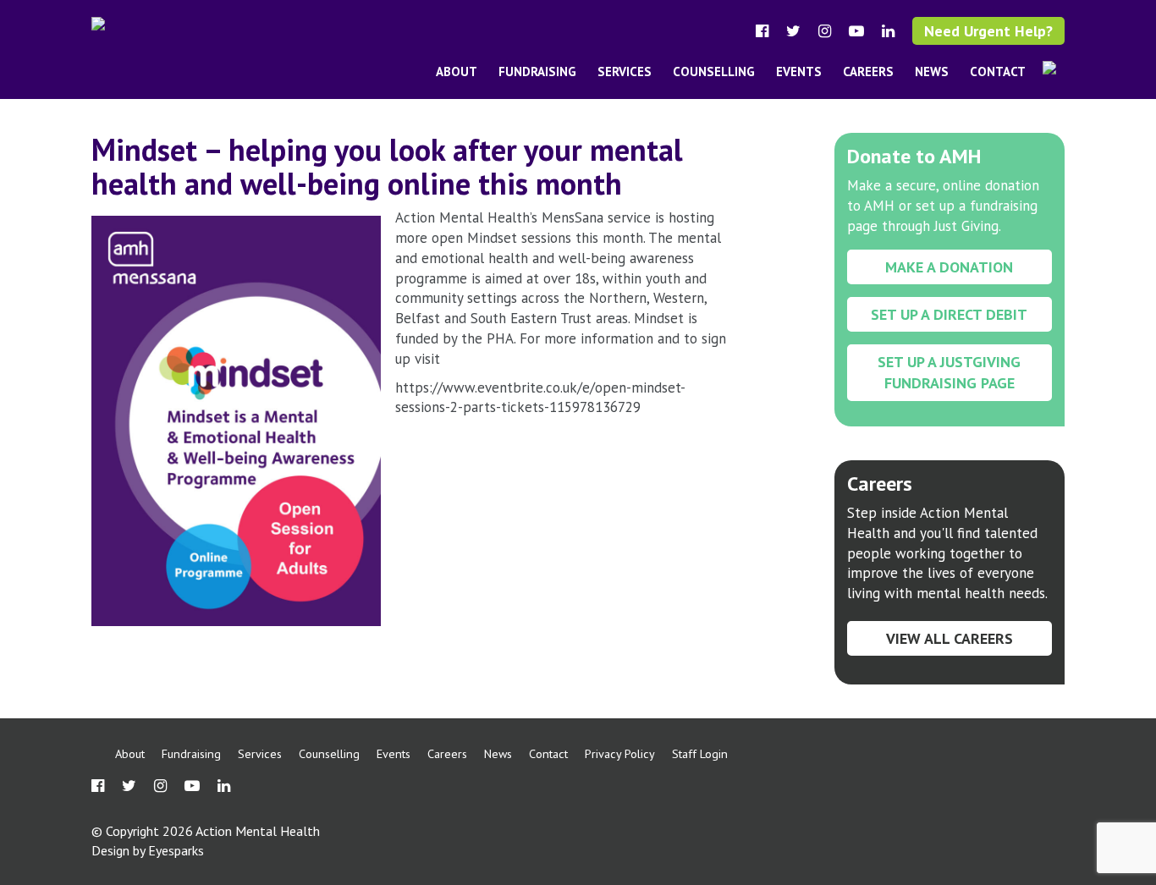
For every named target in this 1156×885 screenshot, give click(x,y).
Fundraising (537, 71)
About (456, 71)
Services (624, 71)
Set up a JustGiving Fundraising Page (949, 372)
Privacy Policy (620, 753)
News (932, 71)
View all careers (949, 638)
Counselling (714, 71)
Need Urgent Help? (988, 31)
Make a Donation (949, 267)
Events (799, 71)
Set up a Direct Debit (949, 314)
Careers (868, 71)
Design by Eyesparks (147, 850)
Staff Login (700, 753)
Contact (998, 71)
